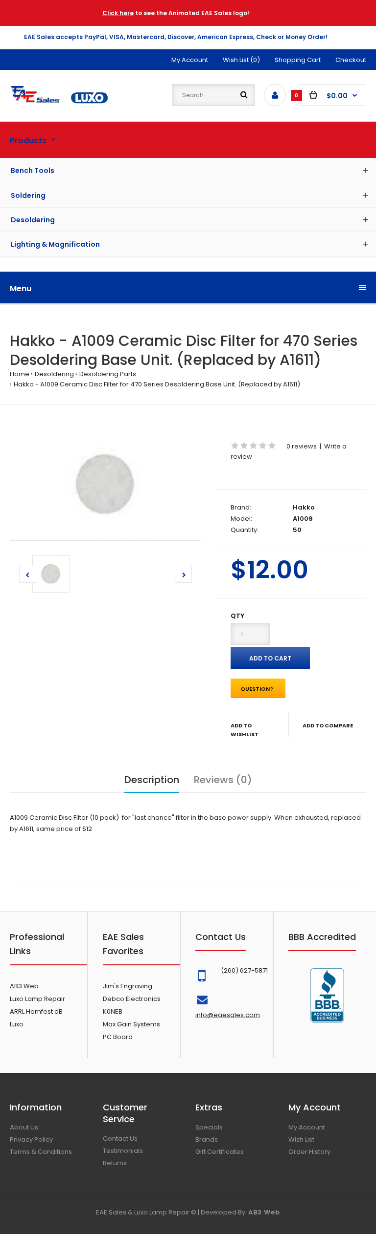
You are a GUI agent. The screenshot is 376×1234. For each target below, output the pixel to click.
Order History (309, 1151)
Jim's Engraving (127, 986)
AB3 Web (24, 986)
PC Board (118, 1037)
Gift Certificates (219, 1151)
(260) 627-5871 (244, 970)
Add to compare (328, 725)
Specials (209, 1127)
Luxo (17, 1024)
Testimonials (123, 1150)
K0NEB (112, 1011)
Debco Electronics (132, 998)
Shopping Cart (298, 59)
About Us (24, 1127)
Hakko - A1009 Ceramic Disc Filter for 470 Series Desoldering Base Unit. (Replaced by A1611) (157, 384)
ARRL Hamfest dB (36, 1011)
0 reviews (301, 446)
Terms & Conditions (41, 1151)
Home (19, 374)
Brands (206, 1139)
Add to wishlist (244, 730)
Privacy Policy (31, 1139)
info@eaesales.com (227, 1015)
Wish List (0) (241, 59)
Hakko (304, 507)
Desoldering (54, 374)
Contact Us (120, 1138)
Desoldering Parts (107, 374)
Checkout (350, 59)
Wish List (301, 1139)
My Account (189, 59)
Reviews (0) (223, 780)
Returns (115, 1163)
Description (151, 780)
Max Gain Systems (131, 1024)
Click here (118, 13)
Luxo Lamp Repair (37, 998)
